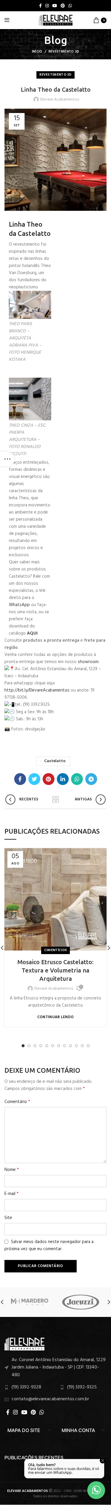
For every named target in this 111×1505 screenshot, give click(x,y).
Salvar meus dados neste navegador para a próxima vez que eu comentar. (49, 1245)
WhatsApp (19, 604)
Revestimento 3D (64, 51)
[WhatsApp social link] (70, 5)
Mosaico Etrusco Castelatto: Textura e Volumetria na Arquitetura (55, 970)
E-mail (11, 1193)
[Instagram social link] (47, 5)
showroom (88, 661)
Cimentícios (55, 950)
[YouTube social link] (55, 5)
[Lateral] (7, 459)
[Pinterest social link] (63, 5)
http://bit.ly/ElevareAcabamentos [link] (37, 690)
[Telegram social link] (91, 779)
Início (37, 51)
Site (8, 1217)
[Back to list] (55, 799)
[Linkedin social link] (63, 779)
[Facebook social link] (40, 5)
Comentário (17, 1101)
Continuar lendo (55, 1017)
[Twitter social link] (34, 779)
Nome (11, 1169)
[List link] (55, 1367)
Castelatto (54, 761)
